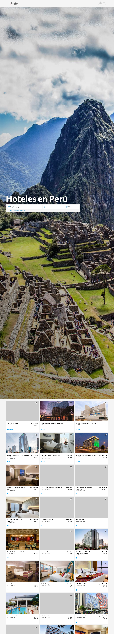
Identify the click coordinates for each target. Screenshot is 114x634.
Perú (25, 210)
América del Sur (18, 210)
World (11, 210)
